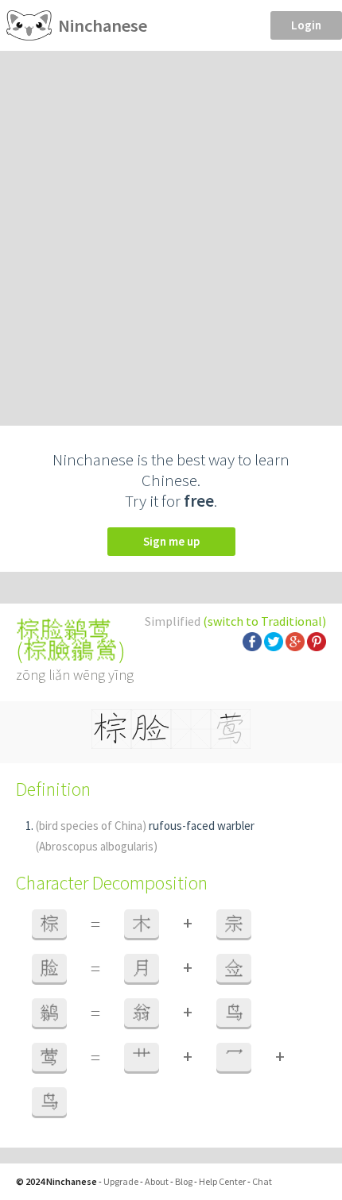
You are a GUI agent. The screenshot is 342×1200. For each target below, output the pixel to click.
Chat (262, 1181)
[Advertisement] (171, 229)
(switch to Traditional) (264, 621)
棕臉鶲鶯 (71, 650)
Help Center (222, 1181)
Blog (183, 1181)
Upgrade (120, 1181)
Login (306, 25)
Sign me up (171, 541)
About (157, 1181)
